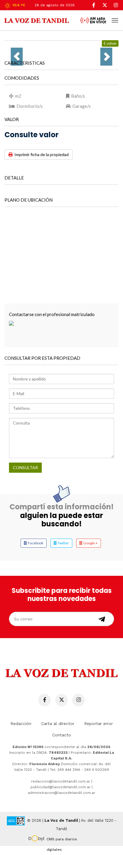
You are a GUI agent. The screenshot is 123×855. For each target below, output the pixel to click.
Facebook (35, 543)
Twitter (62, 543)
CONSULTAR (25, 467)
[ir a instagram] (78, 700)
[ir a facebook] (44, 700)
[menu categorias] (115, 20)
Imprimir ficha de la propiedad (41, 154)
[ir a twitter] (61, 700)
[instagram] (115, 5)
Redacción (20, 723)
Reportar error (98, 723)
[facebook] (93, 5)
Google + (90, 543)
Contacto (61, 734)
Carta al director (57, 723)
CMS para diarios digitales (62, 840)
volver (111, 43)
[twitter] (104, 5)
